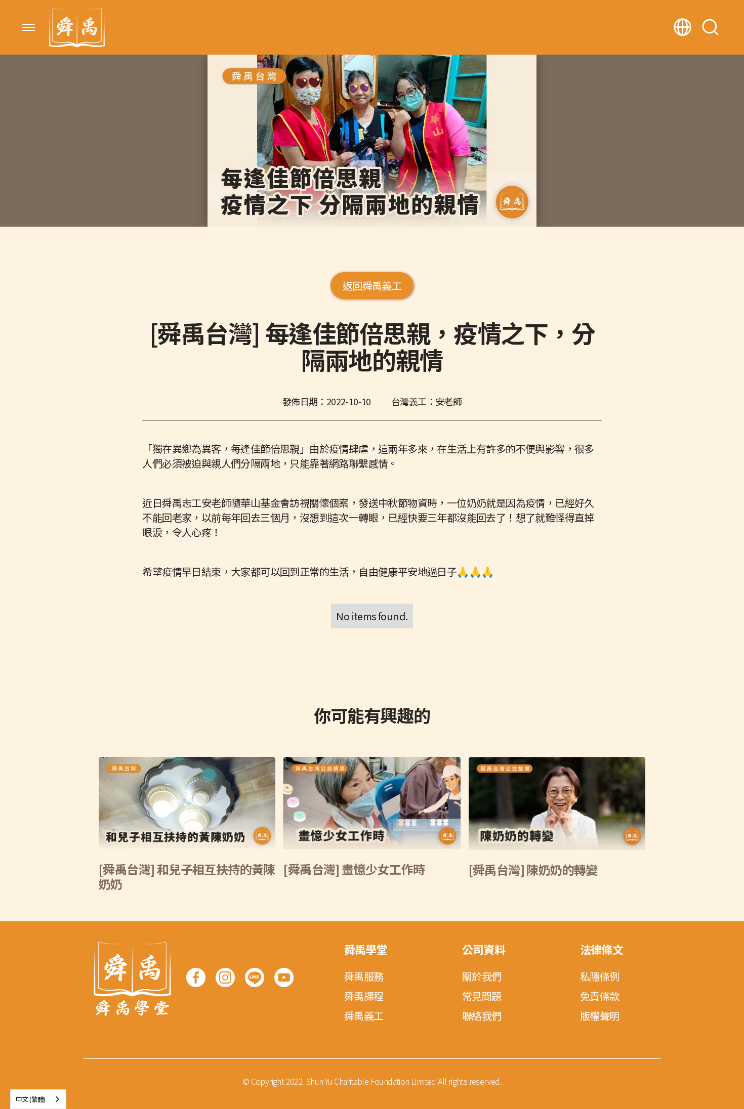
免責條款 (599, 996)
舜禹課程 (364, 996)
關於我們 (482, 976)
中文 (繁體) (31, 1099)
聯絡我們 (482, 1015)
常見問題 (482, 996)
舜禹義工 (364, 1015)
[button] (28, 27)
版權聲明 (599, 1015)
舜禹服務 (364, 976)
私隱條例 (599, 976)
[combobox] (38, 1099)
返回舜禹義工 (372, 285)
